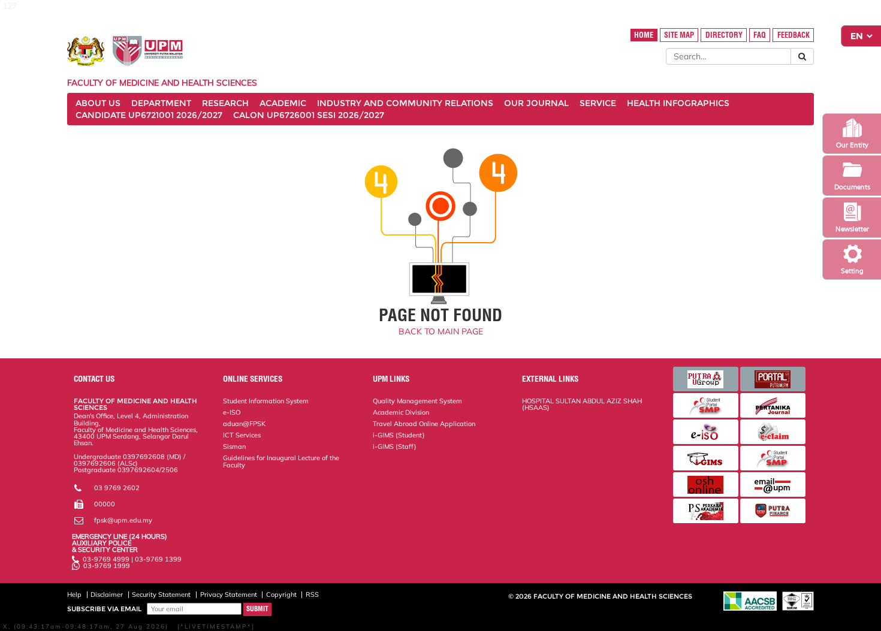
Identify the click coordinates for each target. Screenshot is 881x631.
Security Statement (161, 594)
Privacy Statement (228, 594)
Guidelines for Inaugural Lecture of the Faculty (281, 461)
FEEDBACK (793, 35)
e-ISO (231, 412)
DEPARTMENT (161, 103)
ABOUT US (98, 103)
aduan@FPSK (244, 423)
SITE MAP (679, 35)
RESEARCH (225, 103)
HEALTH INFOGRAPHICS (678, 103)
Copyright (281, 594)
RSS (312, 594)
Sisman (234, 446)
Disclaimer (106, 594)
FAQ (759, 35)
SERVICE (598, 103)
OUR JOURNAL (536, 103)
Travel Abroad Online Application (424, 423)
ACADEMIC (283, 103)
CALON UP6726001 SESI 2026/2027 (308, 115)
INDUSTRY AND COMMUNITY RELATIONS (405, 103)
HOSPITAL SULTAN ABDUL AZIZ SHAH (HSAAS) (582, 404)
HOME (643, 35)
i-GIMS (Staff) (395, 446)
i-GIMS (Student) (399, 435)
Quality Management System (417, 401)
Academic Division (401, 412)
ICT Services (242, 435)
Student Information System (266, 401)
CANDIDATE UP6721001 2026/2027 (149, 115)
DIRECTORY (724, 35)
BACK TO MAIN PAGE (441, 331)
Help (74, 594)
